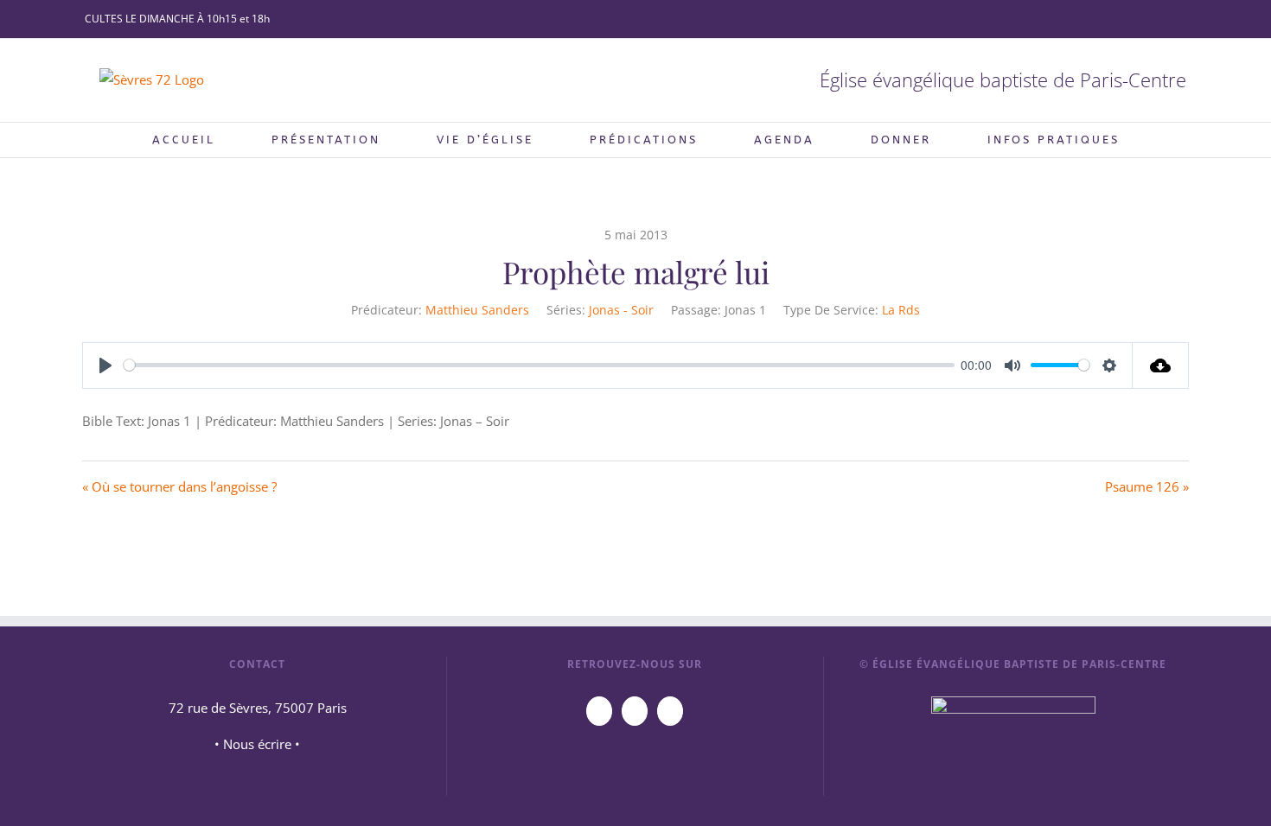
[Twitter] (670, 711)
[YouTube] (599, 711)
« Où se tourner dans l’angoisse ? (179, 486)
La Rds (901, 310)
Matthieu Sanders (477, 310)
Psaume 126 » (1147, 486)
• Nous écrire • (257, 744)
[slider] (539, 365)
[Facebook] (635, 711)
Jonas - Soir (621, 310)
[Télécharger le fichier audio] (1161, 365)
